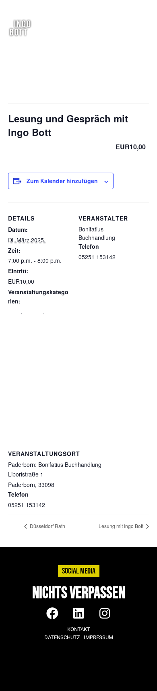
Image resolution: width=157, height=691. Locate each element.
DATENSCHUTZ (62, 637)
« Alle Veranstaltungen (42, 64)
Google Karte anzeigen (85, 485)
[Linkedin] (128, 6)
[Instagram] (114, 6)
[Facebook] (100, 6)
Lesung (33, 311)
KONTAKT (78, 629)
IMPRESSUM (98, 637)
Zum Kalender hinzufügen (62, 181)
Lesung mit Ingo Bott (122, 525)
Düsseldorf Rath (47, 525)
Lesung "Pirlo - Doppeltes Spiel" (38, 315)
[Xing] (142, 6)
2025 (14, 311)
